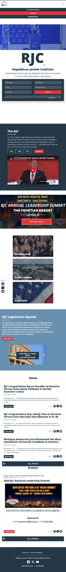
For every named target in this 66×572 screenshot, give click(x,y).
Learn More (7, 338)
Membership (33, 17)
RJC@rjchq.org (28, 566)
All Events (33, 539)
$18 (11, 151)
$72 (27, 151)
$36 (19, 151)
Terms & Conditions (36, 552)
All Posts (33, 464)
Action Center (33, 10)
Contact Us (25, 552)
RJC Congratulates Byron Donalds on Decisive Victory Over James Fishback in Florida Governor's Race (32, 389)
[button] (11, 354)
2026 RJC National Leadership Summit (27, 480)
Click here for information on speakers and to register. (33, 510)
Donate (33, 13)
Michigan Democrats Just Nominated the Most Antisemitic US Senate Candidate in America (32, 440)
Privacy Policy (51, 97)
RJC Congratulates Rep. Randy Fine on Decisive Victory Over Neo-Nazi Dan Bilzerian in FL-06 (32, 415)
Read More (9, 406)
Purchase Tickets (36, 222)
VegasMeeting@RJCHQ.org (27, 521)
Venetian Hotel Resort (10, 477)
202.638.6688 (39, 566)
